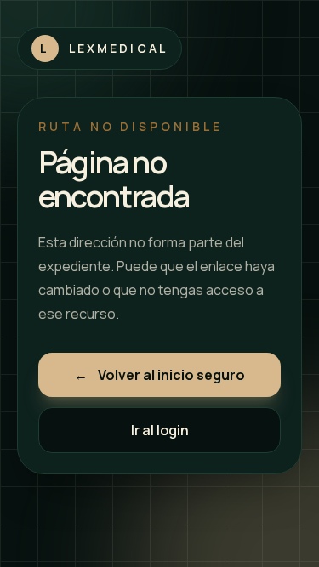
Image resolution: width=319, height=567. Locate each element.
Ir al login (160, 430)
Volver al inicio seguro (159, 375)
